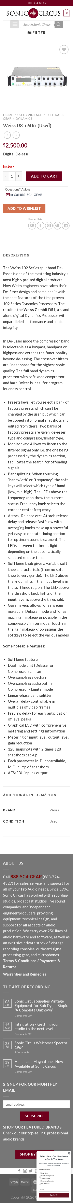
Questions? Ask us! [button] (18, 189)
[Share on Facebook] (40, 225)
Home (8, 115)
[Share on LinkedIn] (66, 225)
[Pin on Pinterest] (57, 225)
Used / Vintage (29, 115)
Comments (22, 1052)
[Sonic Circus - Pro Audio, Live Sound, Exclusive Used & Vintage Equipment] (33, 13)
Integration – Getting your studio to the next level (37, 1026)
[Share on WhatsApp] (32, 225)
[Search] (59, 24)
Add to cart (44, 176)
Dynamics (24, 118)
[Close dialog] (69, 1153)
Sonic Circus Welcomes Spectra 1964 (41, 1045)
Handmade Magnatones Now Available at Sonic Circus (39, 1063)
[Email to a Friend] (49, 225)
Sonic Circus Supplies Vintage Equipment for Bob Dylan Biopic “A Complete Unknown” (41, 1005)
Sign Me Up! (54, 1195)
